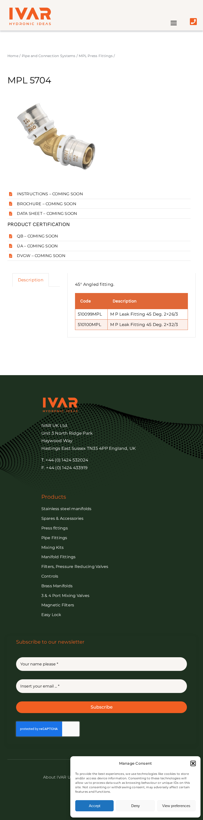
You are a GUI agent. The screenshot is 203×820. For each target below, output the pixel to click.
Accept (94, 806)
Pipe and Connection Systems (49, 56)
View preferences (176, 806)
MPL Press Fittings (96, 56)
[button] (193, 763)
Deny (135, 806)
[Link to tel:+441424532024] (193, 22)
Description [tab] (30, 279)
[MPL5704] (56, 138)
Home (12, 56)
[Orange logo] (29, 9)
